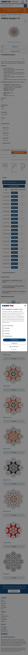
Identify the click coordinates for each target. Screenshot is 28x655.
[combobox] (25, 305)
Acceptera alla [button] (14, 340)
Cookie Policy (14, 349)
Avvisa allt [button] (14, 343)
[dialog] (14, 327)
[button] (14, 346)
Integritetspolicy (5, 322)
